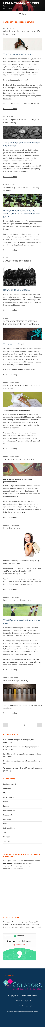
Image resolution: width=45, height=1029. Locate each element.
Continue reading (10, 109)
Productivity (8, 815)
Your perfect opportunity (15, 680)
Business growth (9, 784)
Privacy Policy (28, 1006)
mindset (10, 67)
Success (6, 837)
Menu (24, 14)
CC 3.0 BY (36, 1011)
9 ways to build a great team (17, 260)
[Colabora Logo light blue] (22, 984)
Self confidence (9, 828)
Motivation (7, 793)
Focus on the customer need (17, 600)
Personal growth (9, 810)
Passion (6, 806)
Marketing (7, 789)
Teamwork (7, 841)
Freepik (15, 1011)
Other (5, 802)
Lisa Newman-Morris (21, 3)
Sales (5, 824)
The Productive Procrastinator (18, 459)
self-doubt (7, 98)
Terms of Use (16, 1006)
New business (8, 797)
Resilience (7, 819)
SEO (4, 832)
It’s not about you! (12, 528)
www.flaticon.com (23, 1011)
